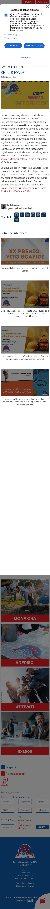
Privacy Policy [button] (12, 38)
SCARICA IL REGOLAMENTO (16, 191)
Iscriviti (42, 827)
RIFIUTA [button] (13, 46)
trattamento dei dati (24, 826)
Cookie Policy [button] (12, 35)
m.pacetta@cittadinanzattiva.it (19, 208)
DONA (28, 2)
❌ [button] (48, 7)
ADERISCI (43, 2)
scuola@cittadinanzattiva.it (14, 159)
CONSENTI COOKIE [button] (34, 46)
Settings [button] (25, 57)
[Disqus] (25, 457)
